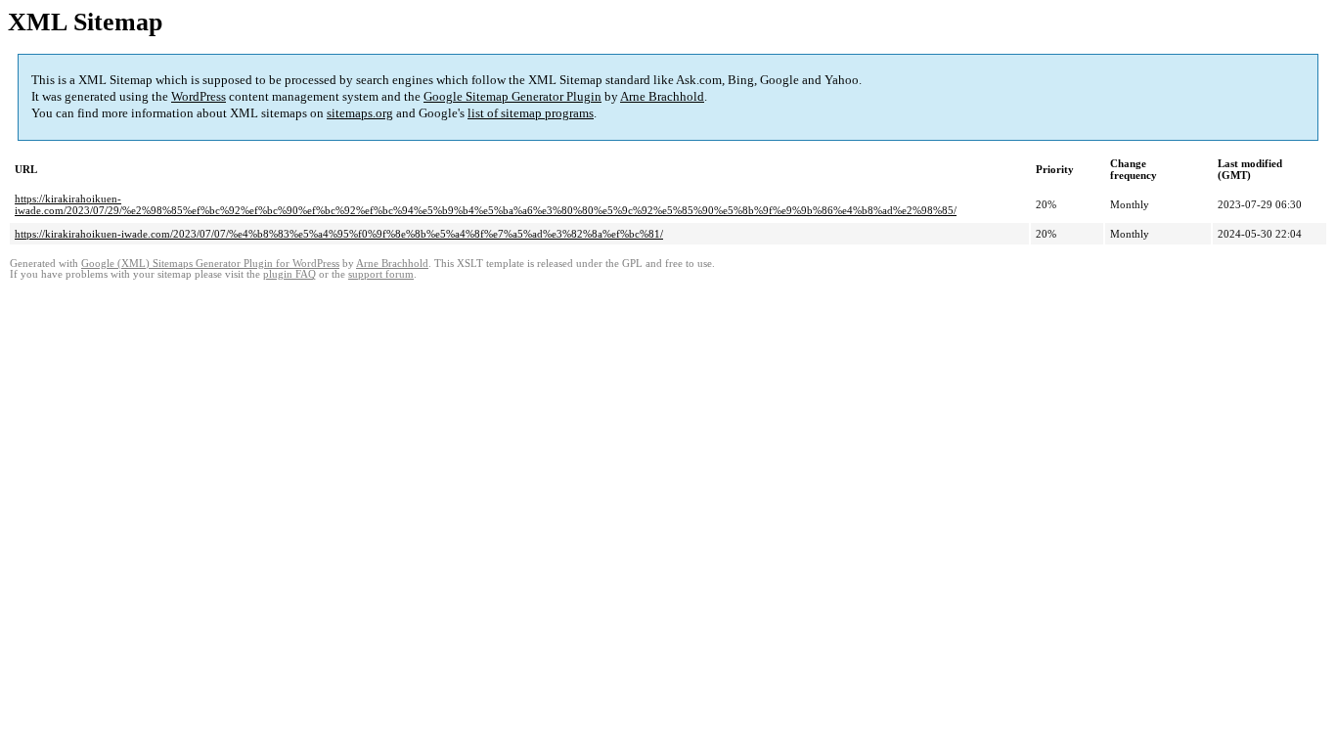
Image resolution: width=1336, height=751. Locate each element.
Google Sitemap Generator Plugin (512, 96)
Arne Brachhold (662, 96)
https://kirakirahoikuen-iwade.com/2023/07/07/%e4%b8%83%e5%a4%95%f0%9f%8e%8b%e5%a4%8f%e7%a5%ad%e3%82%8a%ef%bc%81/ (339, 234)
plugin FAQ (289, 274)
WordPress (198, 96)
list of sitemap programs (531, 113)
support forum (381, 274)
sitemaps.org (360, 113)
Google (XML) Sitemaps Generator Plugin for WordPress (210, 263)
